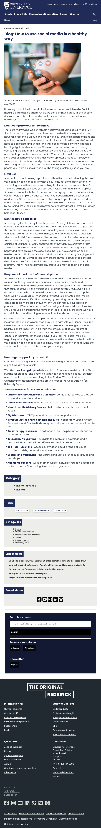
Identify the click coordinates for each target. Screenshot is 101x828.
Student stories (22, 540)
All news (15, 648)
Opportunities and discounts (27, 534)
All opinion (29, 648)
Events (18, 529)
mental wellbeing (41, 511)
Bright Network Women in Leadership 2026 (30, 578)
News (7, 20)
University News (22, 542)
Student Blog (60, 511)
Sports (18, 537)
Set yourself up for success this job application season (36, 569)
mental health (22, 511)
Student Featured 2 (26, 486)
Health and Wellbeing (24, 531)
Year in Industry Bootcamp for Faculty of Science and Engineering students (47, 565)
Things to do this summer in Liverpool (28, 574)
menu (95, 20)
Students (20, 490)
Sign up (14, 664)
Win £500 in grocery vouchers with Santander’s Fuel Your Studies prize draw (47, 561)
